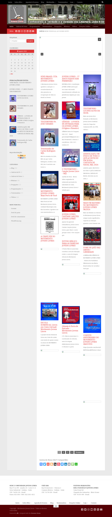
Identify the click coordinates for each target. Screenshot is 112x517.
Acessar (13, 208)
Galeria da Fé (15, 172)
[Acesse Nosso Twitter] (19, 31)
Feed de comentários (18, 217)
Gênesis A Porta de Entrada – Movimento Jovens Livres (70, 329)
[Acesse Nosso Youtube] (25, 31)
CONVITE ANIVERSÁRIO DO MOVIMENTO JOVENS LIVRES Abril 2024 (91, 339)
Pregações (58, 26)
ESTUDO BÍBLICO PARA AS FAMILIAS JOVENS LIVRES (70, 243)
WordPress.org (16, 221)
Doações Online (84, 26)
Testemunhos (63, 2)
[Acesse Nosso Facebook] (16, 31)
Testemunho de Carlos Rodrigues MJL (48, 151)
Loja (71, 2)
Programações (35, 26)
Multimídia (50, 2)
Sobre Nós (18, 2)
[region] (70, 54)
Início (10, 2)
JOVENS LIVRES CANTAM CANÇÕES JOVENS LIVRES (70, 216)
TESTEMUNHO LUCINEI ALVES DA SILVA (91, 110)
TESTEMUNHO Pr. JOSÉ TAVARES (49, 123)
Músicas (67, 26)
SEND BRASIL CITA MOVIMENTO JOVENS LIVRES (49, 78)
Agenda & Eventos (32, 2)
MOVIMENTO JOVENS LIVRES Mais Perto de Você (49, 193)
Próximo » (79, 452)
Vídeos (74, 26)
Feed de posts (15, 212)
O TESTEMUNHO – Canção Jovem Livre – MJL (70, 171)
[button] (99, 39)
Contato (80, 2)
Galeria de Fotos (21, 26)
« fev (11, 74)
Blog (42, 2)
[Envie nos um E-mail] (33, 31)
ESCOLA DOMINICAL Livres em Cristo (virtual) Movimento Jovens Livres (49, 327)
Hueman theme (36, 513)
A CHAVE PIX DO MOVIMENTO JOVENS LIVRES (48, 238)
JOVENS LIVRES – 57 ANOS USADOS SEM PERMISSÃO (70, 78)
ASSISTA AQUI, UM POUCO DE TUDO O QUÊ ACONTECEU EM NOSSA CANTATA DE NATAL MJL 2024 (91, 159)
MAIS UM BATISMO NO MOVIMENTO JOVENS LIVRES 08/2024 (91, 206)
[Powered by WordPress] (17, 513)
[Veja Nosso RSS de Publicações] (30, 31)
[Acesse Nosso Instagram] (22, 31)
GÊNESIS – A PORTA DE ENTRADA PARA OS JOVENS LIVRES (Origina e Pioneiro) (70, 125)
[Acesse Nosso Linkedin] (27, 31)
